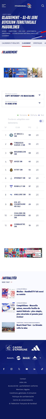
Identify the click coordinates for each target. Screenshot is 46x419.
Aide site (23, 382)
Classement (26, 43)
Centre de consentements (23, 400)
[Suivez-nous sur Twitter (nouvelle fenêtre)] (19, 369)
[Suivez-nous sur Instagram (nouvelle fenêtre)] (11, 369)
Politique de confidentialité (23, 397)
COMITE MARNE (6, 33)
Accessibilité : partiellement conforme (23, 386)
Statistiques (37, 43)
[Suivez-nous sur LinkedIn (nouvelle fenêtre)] (34, 369)
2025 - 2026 (22, 31)
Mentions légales (23, 390)
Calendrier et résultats (10, 43)
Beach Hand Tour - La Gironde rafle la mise (29, 326)
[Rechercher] (43, 5)
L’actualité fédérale (22, 289)
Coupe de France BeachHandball (32, 322)
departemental (31, 31)
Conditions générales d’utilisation (23, 393)
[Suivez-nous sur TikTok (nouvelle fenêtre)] (42, 369)
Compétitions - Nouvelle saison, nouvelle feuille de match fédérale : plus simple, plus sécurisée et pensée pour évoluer (30, 311)
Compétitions (13, 31)
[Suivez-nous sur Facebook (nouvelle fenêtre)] (4, 369)
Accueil (4, 31)
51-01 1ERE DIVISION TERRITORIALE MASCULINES (25, 33)
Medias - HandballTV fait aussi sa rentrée (30, 293)
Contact (23, 379)
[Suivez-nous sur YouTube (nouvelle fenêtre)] (27, 369)
